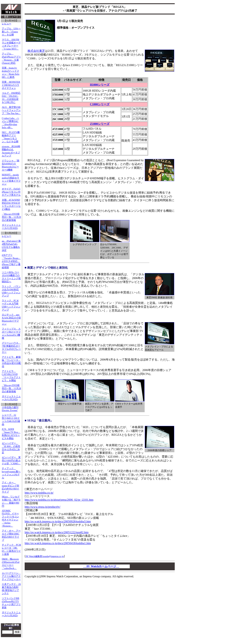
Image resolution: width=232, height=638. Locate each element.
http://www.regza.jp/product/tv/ (42, 506)
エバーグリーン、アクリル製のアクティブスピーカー (11, 576)
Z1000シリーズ (99, 123)
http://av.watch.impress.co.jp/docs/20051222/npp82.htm (56, 532)
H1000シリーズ (99, 84)
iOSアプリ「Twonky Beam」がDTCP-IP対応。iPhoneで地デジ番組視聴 (11, 261)
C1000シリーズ (99, 104)
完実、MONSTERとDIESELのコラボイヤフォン (11, 85)
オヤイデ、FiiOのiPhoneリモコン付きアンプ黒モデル (11, 192)
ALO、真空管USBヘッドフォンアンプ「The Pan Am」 (11, 110)
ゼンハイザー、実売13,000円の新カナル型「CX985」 (11, 460)
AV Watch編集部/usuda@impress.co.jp (45, 556)
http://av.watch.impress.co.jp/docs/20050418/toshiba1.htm (58, 543)
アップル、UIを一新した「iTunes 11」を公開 (11, 31)
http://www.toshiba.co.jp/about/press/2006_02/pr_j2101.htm (59, 499)
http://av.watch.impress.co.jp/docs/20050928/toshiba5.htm (58, 521)
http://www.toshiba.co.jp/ (39, 492)
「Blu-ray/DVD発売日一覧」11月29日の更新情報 (11, 217)
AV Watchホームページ (101, 566)
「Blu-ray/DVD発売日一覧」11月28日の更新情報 (11, 388)
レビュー (6, 23)
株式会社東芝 (36, 50)
